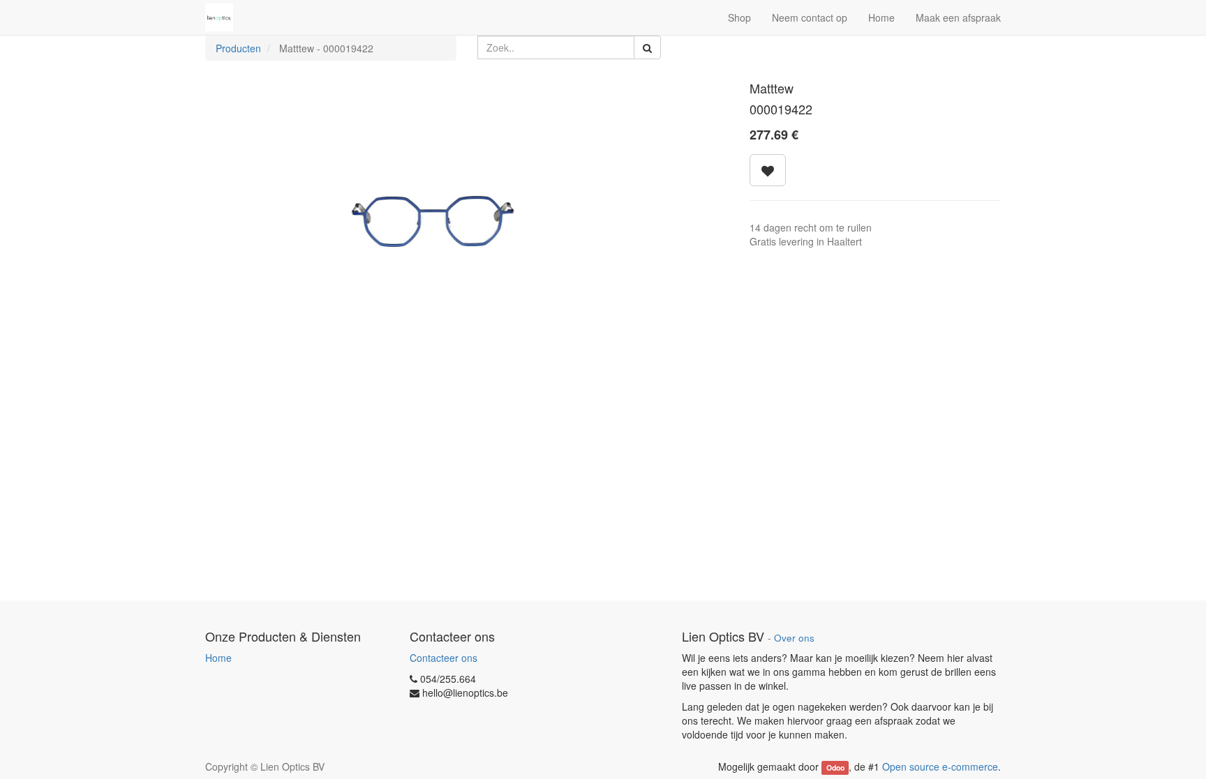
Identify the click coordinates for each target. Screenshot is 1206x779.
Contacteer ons (443, 658)
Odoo (835, 767)
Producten (238, 48)
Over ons (794, 637)
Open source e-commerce (940, 766)
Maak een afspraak (958, 17)
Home (218, 658)
